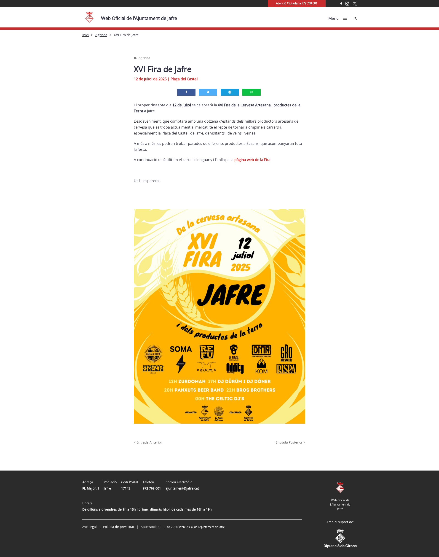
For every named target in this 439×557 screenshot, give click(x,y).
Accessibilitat (151, 527)
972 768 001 (152, 488)
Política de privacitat (118, 527)
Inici (85, 34)
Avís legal (89, 527)
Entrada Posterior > (290, 442)
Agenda (101, 34)
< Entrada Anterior (148, 442)
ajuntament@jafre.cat (182, 488)
